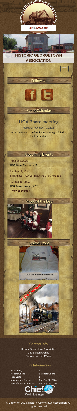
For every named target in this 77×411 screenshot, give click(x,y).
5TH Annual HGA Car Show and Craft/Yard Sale (35, 175)
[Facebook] (31, 94)
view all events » (21, 190)
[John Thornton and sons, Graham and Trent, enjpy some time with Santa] (38, 221)
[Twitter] (47, 94)
